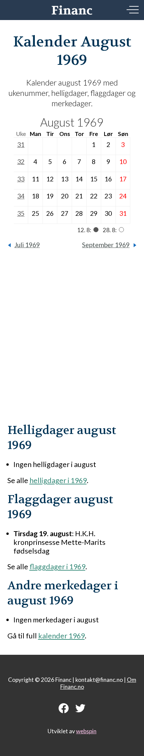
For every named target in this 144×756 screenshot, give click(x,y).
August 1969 (71, 122)
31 (20, 144)
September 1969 (106, 245)
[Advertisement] (72, 341)
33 (20, 179)
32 (20, 161)
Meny (133, 9)
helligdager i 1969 (58, 480)
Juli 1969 (27, 245)
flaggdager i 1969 (57, 566)
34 (20, 196)
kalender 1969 (61, 635)
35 (20, 213)
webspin (86, 731)
